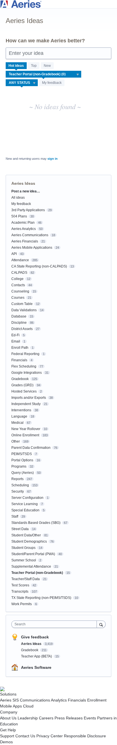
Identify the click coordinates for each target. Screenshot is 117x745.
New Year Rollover (25, 429)
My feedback (52, 83)
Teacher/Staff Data (25, 579)
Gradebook (20, 379)
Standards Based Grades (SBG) (35, 523)
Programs (18, 466)
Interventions (21, 410)
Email (15, 341)
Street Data (20, 529)
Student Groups (23, 548)
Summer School (23, 560)
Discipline (19, 323)
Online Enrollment (25, 435)
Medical (17, 423)
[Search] (101, 624)
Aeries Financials (24, 241)
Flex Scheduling (23, 366)
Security (17, 491)
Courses (17, 298)
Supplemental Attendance (31, 566)
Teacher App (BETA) (37, 656)
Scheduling (20, 485)
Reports (17, 479)
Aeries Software (36, 667)
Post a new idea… (25, 191)
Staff (14, 516)
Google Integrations (26, 373)
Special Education (25, 510)
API (14, 254)
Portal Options (22, 460)
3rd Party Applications (28, 210)
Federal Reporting (25, 354)
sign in (52, 158)
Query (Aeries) (22, 473)
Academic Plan (23, 223)
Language (19, 416)
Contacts (18, 285)
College (17, 279)
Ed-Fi (15, 335)
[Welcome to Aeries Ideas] (58, 4)
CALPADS (19, 273)
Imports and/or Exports (28, 398)
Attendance (20, 260)
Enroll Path (19, 348)
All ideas (18, 198)
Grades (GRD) (22, 385)
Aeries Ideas (31, 644)
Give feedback (35, 637)
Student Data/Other (26, 535)
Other (15, 441)
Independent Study (26, 404)
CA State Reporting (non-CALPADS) (39, 266)
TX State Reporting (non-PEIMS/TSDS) (41, 598)
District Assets (22, 329)
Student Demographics (29, 541)
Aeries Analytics (23, 229)
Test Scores (20, 585)
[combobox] (55, 624)
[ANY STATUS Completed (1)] (22, 83)
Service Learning (24, 504)
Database (18, 316)
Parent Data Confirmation (31, 448)
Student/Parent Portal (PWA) (33, 554)
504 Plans (19, 216)
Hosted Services (24, 391)
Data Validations (24, 310)
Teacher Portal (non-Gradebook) (37, 573)
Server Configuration (27, 498)
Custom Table (22, 304)
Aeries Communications (29, 235)
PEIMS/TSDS (21, 454)
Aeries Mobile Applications (31, 248)
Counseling (20, 291)
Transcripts (19, 591)
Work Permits (21, 604)
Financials (19, 360)
